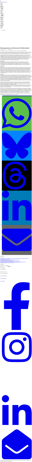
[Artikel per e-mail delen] (17, 254)
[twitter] (17, 394)
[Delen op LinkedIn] (17, 224)
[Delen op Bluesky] (17, 160)
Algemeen (6, 49)
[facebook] (17, 329)
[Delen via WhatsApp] (17, 130)
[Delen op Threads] (17, 190)
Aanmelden (9, 266)
